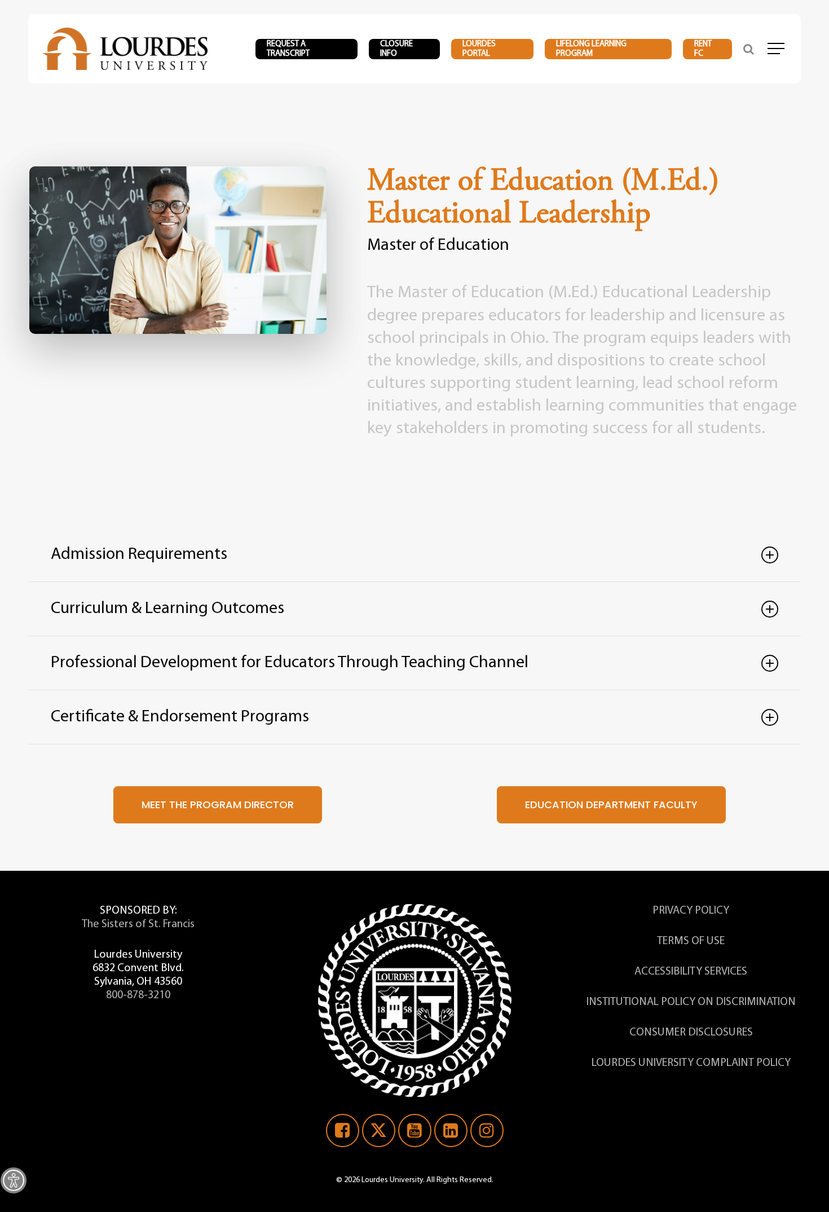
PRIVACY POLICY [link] (690, 910)
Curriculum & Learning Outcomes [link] (167, 609)
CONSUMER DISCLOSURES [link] (691, 1032)
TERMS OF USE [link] (691, 941)
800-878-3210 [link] (138, 995)
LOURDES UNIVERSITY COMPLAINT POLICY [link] (691, 1063)
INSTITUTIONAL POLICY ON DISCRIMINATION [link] (691, 1002)
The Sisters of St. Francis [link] (138, 924)
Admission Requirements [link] (139, 554)
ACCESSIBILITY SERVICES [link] (690, 971)
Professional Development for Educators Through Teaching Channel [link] (289, 663)
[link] (13, 1180)
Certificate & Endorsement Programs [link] (180, 717)
